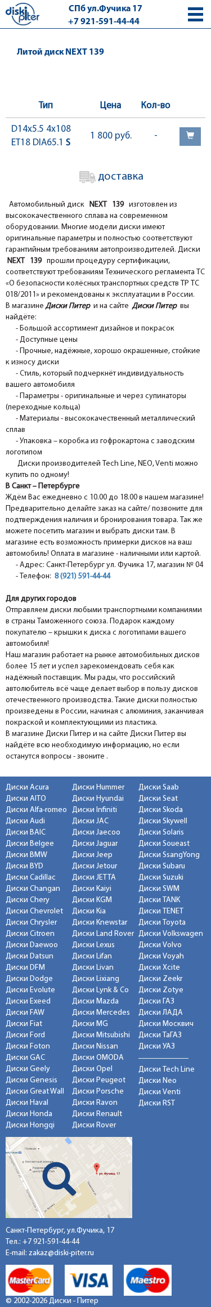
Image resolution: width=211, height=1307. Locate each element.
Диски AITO (26, 799)
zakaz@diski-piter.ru (61, 1253)
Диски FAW (25, 1013)
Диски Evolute (30, 990)
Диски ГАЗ (156, 1001)
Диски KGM (92, 900)
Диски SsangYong (169, 855)
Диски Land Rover (103, 934)
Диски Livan (93, 967)
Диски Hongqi (30, 1125)
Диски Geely (28, 1069)
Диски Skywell (162, 821)
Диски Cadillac (31, 877)
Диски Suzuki (160, 877)
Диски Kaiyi (91, 889)
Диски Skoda (160, 810)
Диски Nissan (95, 1046)
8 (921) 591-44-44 (82, 576)
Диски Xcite (159, 967)
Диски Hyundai (98, 799)
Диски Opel (92, 1069)
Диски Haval (27, 1103)
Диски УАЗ (156, 1046)
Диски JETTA (94, 877)
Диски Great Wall (35, 1091)
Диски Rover (94, 1125)
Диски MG (90, 1024)
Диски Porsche (98, 1091)
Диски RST (156, 1103)
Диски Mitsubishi (101, 1035)
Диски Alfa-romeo (36, 810)
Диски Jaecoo (96, 832)
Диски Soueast (164, 844)
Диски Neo (157, 1081)
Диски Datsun (29, 956)
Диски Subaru (161, 866)
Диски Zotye (160, 990)
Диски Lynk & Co (100, 990)
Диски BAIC (26, 832)
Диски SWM (158, 889)
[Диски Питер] (22, 14)
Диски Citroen (30, 934)
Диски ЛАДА (160, 1013)
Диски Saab (158, 787)
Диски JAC (90, 821)
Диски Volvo (160, 945)
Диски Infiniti (94, 810)
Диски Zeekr (160, 979)
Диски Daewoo (32, 945)
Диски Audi (25, 821)
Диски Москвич (166, 1024)
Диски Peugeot (98, 1080)
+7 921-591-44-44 (104, 21)
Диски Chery (28, 900)
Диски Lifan (92, 956)
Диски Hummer (98, 787)
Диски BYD (24, 866)
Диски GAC (25, 1058)
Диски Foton (28, 1046)
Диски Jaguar (95, 844)
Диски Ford (25, 1035)
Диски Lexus (93, 945)
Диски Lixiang (95, 979)
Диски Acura (27, 787)
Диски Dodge (29, 979)
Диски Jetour (94, 866)
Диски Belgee (30, 844)
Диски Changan (33, 889)
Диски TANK (159, 900)
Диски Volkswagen (170, 934)
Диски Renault (97, 1114)
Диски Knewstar (99, 922)
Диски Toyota (162, 922)
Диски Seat (158, 799)
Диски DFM (25, 967)
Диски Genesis (31, 1080)
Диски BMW (26, 855)
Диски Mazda (95, 1001)
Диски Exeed (28, 1001)
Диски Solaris (161, 832)
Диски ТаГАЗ (160, 1035)
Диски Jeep (92, 855)
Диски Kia (89, 911)
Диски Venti (159, 1092)
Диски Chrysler (31, 922)
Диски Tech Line (166, 1069)
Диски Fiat (24, 1024)
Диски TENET (160, 911)
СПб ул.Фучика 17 (105, 9)
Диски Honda (29, 1114)
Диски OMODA (98, 1058)
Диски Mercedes (101, 1013)
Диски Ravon (95, 1103)
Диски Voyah (161, 956)
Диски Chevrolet (34, 911)
